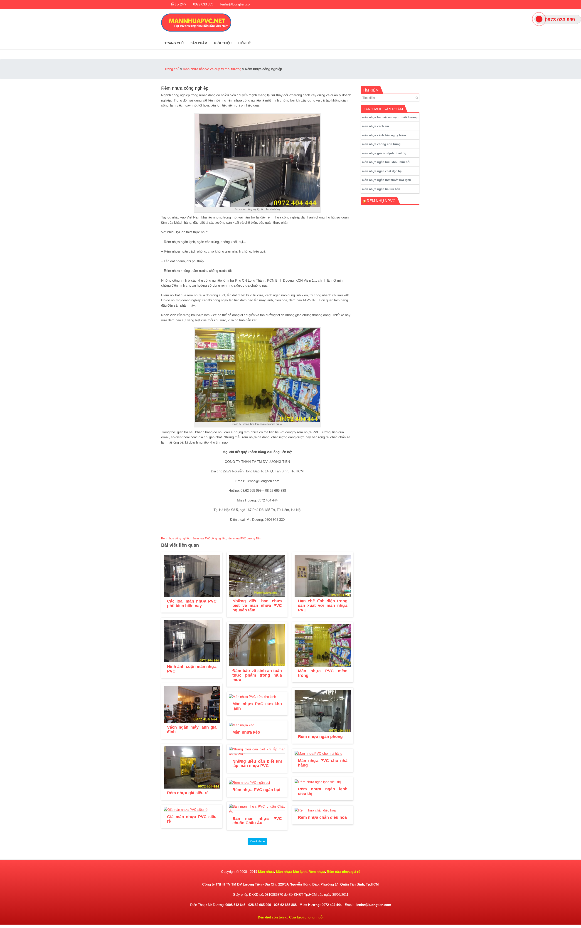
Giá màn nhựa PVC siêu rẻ (192, 819)
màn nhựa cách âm (375, 126)
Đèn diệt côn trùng (272, 917)
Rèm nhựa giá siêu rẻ (188, 793)
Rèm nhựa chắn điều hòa (322, 817)
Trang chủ (174, 43)
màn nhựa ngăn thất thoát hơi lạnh (386, 180)
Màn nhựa (266, 871)
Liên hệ (244, 43)
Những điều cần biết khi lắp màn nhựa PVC (257, 763)
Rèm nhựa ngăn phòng (320, 736)
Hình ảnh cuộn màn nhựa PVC (192, 668)
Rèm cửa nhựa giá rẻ (343, 871)
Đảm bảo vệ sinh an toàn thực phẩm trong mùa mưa (257, 675)
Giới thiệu (222, 43)
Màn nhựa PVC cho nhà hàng (322, 762)
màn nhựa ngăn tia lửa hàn (381, 189)
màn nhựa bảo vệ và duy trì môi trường (212, 69)
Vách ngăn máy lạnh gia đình (192, 729)
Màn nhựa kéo (246, 732)
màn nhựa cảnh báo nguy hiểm (384, 135)
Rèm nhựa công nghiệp (175, 538)
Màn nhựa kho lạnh (291, 871)
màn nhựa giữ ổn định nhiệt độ (384, 153)
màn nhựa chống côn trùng (381, 144)
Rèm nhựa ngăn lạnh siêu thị (322, 791)
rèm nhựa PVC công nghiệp (209, 538)
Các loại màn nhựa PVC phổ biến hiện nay (192, 603)
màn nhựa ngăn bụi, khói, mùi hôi (386, 162)
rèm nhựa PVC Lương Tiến (244, 538)
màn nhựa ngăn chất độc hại (382, 171)
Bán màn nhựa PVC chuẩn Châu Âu (257, 820)
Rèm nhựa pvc (381, 201)
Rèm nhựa (316, 871)
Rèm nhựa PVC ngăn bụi (256, 789)
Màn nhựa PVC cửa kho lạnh (257, 706)
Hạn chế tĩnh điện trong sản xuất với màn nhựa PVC (322, 605)
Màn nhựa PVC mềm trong (322, 673)
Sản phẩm (198, 43)
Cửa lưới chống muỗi (306, 917)
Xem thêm (256, 841)
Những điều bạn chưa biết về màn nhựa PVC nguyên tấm (257, 605)
